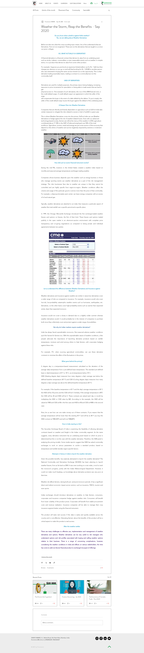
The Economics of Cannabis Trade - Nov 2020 (97, 598)
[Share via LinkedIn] (50, 562)
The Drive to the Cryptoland (43, 597)
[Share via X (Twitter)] (46, 562)
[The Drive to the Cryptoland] (45, 587)
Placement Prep (63, 10)
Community (76, 10)
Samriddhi (86, 10)
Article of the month (48, 10)
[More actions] (102, 22)
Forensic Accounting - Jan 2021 (71, 597)
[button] (75, 3)
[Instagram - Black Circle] (97, 638)
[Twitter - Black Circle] (109, 638)
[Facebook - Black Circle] (101, 638)
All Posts (35, 10)
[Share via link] (54, 562)
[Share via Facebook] (42, 562)
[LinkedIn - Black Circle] (105, 638)
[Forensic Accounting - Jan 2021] (72, 587)
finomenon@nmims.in (37, 640)
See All (109, 577)
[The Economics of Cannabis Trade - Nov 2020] (99, 587)
